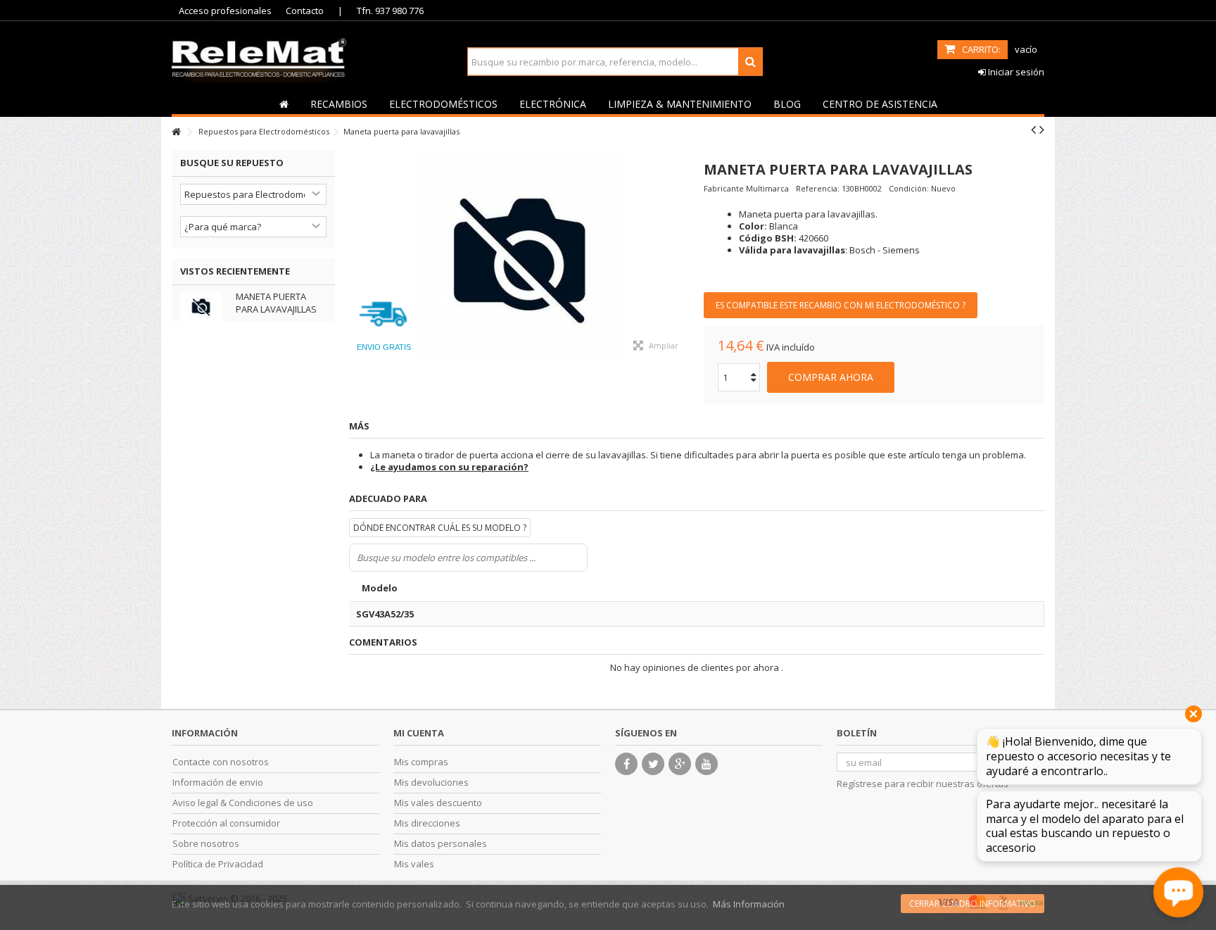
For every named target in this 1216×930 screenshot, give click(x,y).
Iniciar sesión (1015, 71)
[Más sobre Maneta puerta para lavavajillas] (204, 306)
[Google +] (680, 764)
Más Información (749, 904)
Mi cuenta (418, 733)
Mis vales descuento (438, 803)
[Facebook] (626, 764)
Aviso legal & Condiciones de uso (242, 803)
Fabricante (724, 188)
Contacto (305, 10)
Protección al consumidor (226, 823)
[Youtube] (706, 764)
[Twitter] (653, 764)
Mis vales (414, 864)
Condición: (909, 188)
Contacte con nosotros (220, 762)
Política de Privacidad (217, 864)
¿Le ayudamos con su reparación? (449, 466)
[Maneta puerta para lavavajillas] (519, 255)
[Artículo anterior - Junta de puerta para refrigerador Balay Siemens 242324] (1033, 129)
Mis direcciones (427, 823)
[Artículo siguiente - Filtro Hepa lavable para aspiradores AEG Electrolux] (1041, 129)
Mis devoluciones (431, 782)
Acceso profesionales (225, 10)
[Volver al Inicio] (176, 132)
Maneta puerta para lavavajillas (276, 302)
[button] (338, 103)
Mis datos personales (440, 844)
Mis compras (421, 762)
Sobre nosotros (205, 844)
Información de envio (217, 782)
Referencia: (818, 188)
